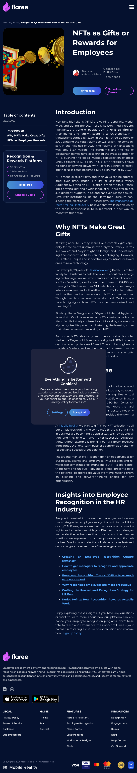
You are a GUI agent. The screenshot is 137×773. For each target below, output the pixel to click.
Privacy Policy (59, 402)
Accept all (80, 412)
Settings (57, 412)
